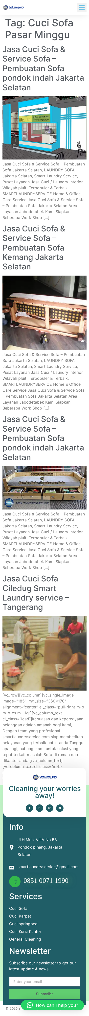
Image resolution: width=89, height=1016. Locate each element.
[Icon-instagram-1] (49, 808)
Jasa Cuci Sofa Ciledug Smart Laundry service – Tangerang (35, 593)
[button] (82, 7)
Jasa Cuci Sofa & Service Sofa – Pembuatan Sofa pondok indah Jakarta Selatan (43, 68)
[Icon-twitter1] (39, 808)
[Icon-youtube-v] (60, 808)
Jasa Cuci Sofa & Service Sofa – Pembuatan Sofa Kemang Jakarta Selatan (33, 248)
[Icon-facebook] (29, 808)
